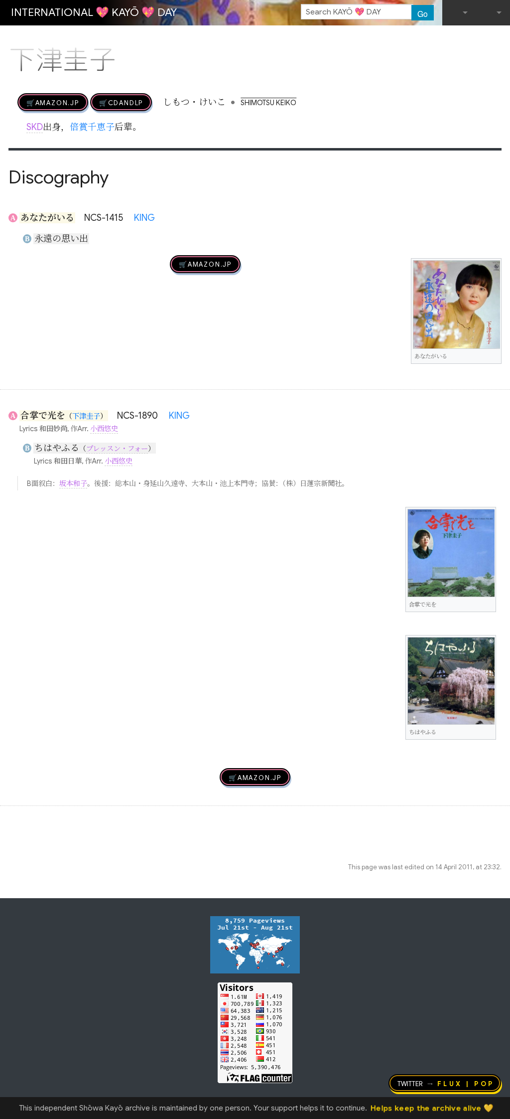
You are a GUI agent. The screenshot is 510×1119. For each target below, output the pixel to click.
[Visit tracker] (255, 944)
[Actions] (498, 38)
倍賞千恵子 (92, 127)
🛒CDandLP (121, 102)
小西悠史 (104, 428)
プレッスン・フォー (117, 448)
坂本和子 (73, 483)
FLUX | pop (466, 1083)
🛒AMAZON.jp (52, 102)
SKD (34, 127)
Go (422, 13)
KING (144, 217)
